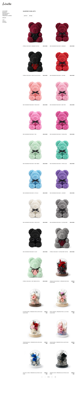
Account (4, 22)
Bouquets (4, 12)
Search (4, 21)
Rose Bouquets (5, 13)
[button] (52, 377)
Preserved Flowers (7, 15)
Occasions (4, 11)
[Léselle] (6, 3)
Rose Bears (5, 14)
